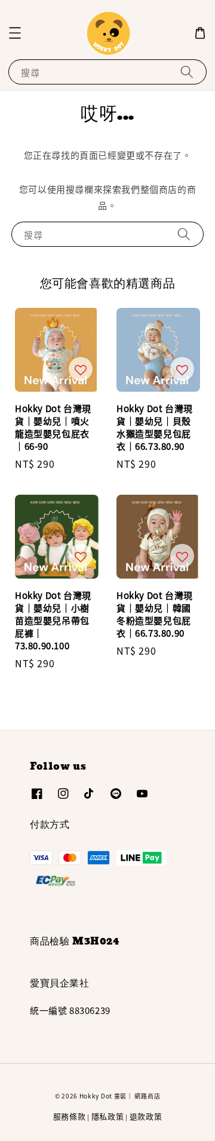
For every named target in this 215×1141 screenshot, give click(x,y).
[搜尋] (187, 71)
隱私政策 (107, 1116)
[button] (15, 33)
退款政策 (146, 1116)
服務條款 (69, 1116)
